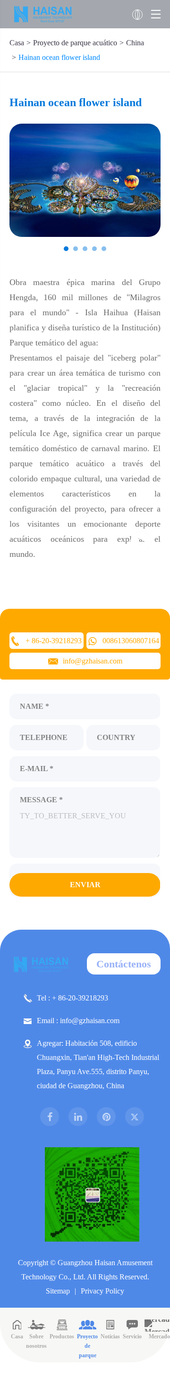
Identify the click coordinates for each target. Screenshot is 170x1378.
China (135, 43)
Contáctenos (123, 964)
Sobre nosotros (36, 1341)
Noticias (110, 1336)
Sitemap (58, 1291)
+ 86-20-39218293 (54, 641)
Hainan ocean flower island (59, 57)
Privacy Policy (102, 1291)
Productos (62, 1336)
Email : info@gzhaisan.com (78, 1021)
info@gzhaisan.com (92, 661)
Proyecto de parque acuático (75, 43)
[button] (66, 248)
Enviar (85, 885)
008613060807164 (130, 641)
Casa (16, 43)
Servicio (132, 1336)
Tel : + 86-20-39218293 (72, 998)
